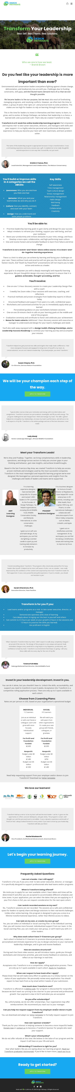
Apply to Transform (57, 968)
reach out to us (63, 1051)
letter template (48, 778)
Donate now (9, 1028)
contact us (21, 1028)
